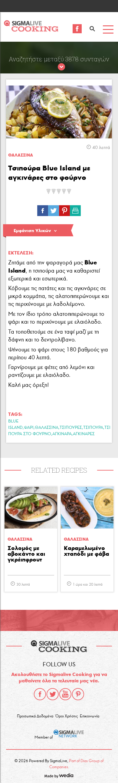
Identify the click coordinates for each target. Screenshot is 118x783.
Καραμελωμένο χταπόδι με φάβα (86, 551)
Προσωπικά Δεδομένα (35, 716)
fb (42, 209)
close (61, 67)
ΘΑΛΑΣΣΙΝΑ (46, 427)
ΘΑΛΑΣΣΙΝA (20, 155)
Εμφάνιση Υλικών (32, 230)
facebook (40, 694)
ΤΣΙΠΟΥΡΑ (93, 427)
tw (53, 209)
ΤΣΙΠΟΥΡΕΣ (71, 427)
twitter (53, 694)
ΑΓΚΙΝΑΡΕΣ (84, 433)
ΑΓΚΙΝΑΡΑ (62, 433)
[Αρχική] (31, 30)
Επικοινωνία (89, 716)
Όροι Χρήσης (66, 716)
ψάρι (29, 427)
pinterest (78, 694)
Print (75, 209)
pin (64, 209)
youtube (65, 694)
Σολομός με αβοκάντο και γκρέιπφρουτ (26, 554)
